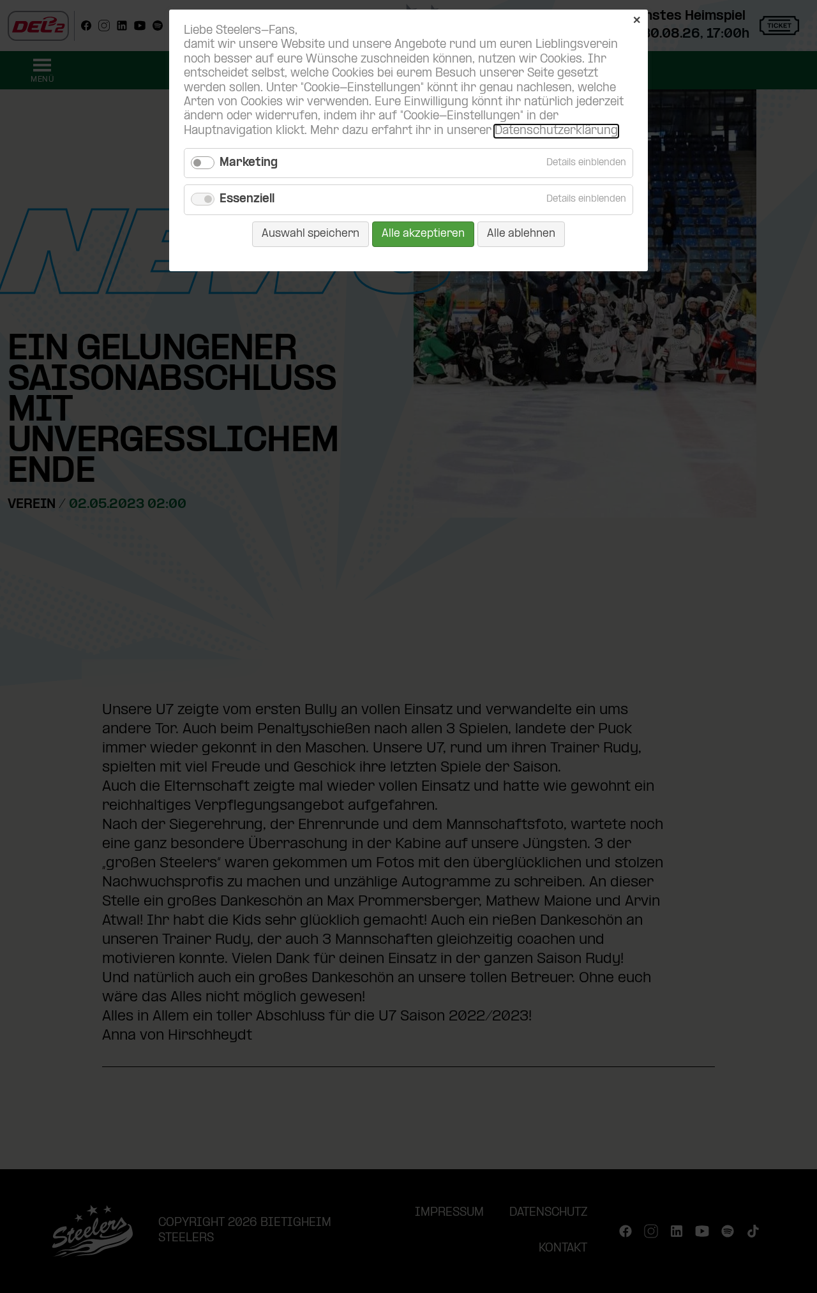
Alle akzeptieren (423, 234)
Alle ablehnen (521, 234)
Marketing (249, 163)
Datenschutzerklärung (556, 131)
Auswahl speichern (310, 234)
